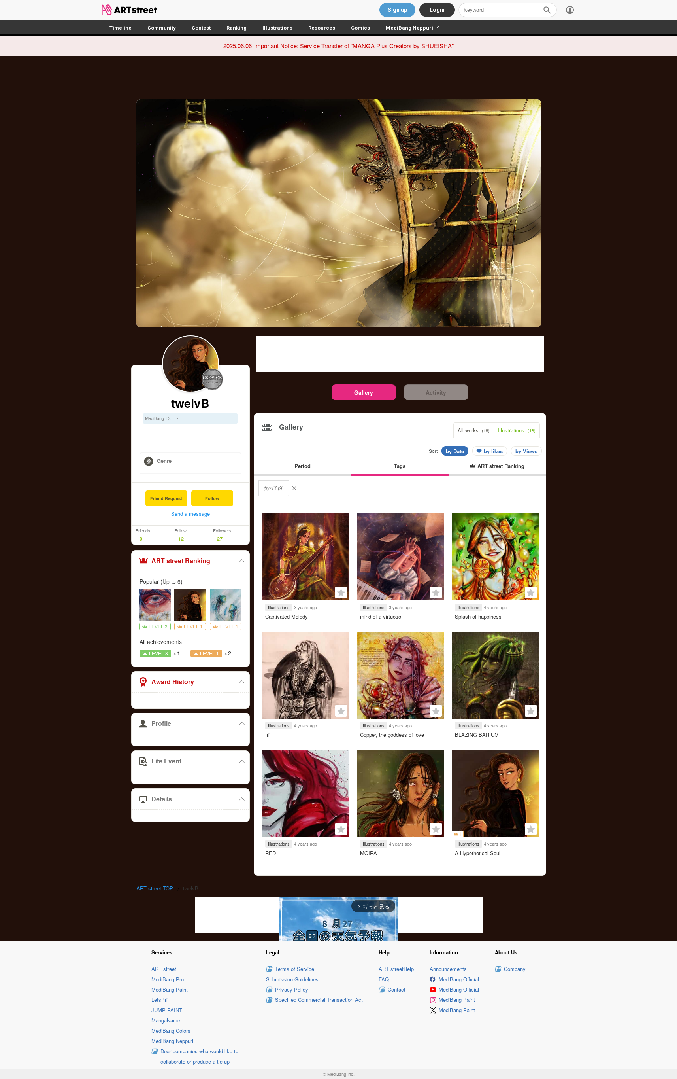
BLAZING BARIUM (477, 734)
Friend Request (166, 498)
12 (181, 538)
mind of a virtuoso (380, 616)
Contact (396, 989)
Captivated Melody (286, 616)
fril (268, 734)
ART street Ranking (180, 560)
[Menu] (570, 10)
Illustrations (277, 28)
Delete (294, 488)
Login (437, 10)
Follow (212, 498)
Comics (360, 28)
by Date (455, 451)
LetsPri (159, 999)
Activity (436, 392)
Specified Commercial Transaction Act (319, 999)
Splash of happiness (478, 616)
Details (161, 798)
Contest (201, 28)
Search (547, 10)
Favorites (341, 592)
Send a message (190, 513)
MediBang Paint (169, 989)
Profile (161, 723)
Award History (172, 681)
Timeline (120, 28)
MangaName (165, 1020)
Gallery (363, 392)
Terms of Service (294, 969)
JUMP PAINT (166, 1010)
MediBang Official (459, 979)
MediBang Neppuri (416, 28)
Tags (399, 465)
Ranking (236, 28)
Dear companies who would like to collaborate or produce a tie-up (199, 1056)
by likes (493, 451)
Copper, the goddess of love (392, 734)
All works (474, 430)
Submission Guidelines (292, 979)
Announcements (448, 969)
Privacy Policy (291, 989)
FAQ (384, 979)
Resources (321, 28)
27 (220, 538)
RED (270, 853)
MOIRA (368, 853)
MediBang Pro (167, 979)
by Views (526, 451)
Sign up (397, 10)
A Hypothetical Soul (477, 853)
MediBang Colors (170, 1030)
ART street (163, 969)
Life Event (166, 760)
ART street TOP (154, 888)
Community (161, 28)
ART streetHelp (396, 969)
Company (515, 969)
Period (302, 465)
